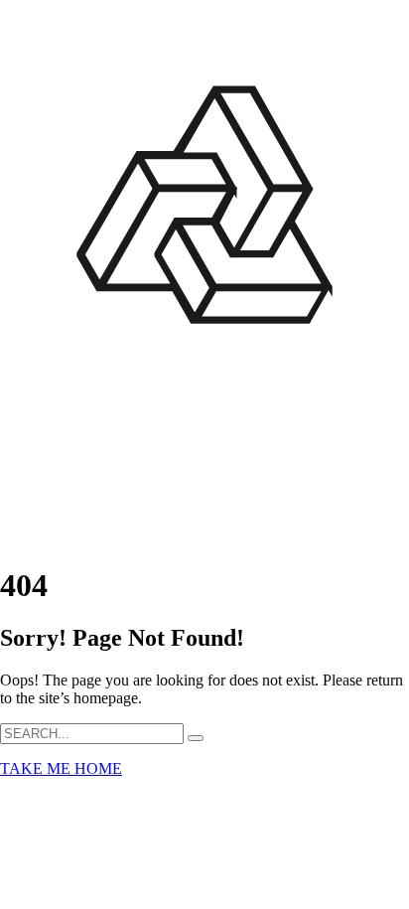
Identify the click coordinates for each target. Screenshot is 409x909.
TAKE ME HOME (61, 768)
